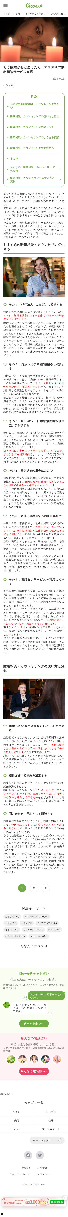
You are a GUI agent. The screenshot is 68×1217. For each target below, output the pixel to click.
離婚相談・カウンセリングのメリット (32, 126)
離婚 (11, 85)
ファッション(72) (39, 936)
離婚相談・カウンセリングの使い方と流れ (34, 116)
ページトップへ (42, 1140)
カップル (51, 1112)
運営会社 (26, 1168)
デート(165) (54, 929)
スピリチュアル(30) (47, 923)
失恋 (18, 14)
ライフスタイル (51, 1128)
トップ (6, 14)
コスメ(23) (26, 923)
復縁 (51, 1120)
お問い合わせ (44, 1174)
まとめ (14, 158)
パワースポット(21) (15, 936)
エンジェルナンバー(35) (36, 916)
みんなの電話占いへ (34, 1071)
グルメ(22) (10, 923)
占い (16, 1128)
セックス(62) (11, 929)
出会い (17, 1112)
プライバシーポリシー (20, 1174)
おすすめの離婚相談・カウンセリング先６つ (34, 106)
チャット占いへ (34, 1023)
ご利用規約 (42, 1168)
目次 (34, 97)
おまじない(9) (12, 916)
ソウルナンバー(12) (33, 929)
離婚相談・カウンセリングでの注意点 (32, 147)
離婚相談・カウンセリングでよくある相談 (34, 137)
